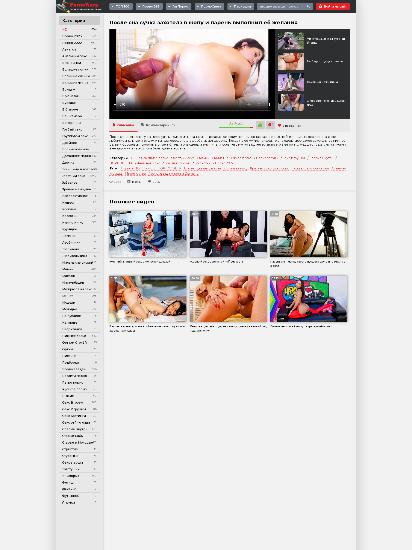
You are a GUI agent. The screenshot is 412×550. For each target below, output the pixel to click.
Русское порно (74, 389)
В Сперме (70, 109)
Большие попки (75, 69)
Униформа (70, 476)
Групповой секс (75, 136)
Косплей (69, 209)
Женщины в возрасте (79, 169)
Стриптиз (70, 449)
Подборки (70, 362)
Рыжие (68, 396)
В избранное (292, 125)
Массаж (68, 276)
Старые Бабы (72, 436)
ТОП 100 (122, 6)
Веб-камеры (72, 116)
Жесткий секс (73, 176)
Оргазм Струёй (74, 342)
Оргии (67, 349)
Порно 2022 (72, 43)
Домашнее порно (76, 156)
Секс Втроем (72, 402)
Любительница (74, 256)
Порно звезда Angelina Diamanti (173, 173)
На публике (71, 316)
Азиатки (69, 49)
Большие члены (75, 83)
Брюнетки (70, 96)
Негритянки (72, 329)
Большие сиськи (76, 76)
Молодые (69, 309)
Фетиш (68, 482)
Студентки (70, 456)
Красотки (69, 216)
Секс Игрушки (74, 409)
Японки (68, 502)
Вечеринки (71, 123)
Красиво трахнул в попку (269, 168)
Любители (70, 249)
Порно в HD (130, 168)
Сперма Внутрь (74, 429)
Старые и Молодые (77, 442)
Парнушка (242, 6)
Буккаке (69, 103)
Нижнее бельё (74, 336)
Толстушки (71, 469)
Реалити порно (74, 376)
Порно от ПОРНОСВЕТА (161, 168)
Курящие (69, 229)
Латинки (69, 236)
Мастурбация (73, 282)
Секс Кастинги (74, 416)
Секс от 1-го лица (76, 422)
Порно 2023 (72, 36)
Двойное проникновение (75, 146)
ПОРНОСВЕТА (121, 163)
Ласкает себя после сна (310, 168)
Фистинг (69, 489)
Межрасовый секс (77, 289)
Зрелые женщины (76, 189)
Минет (67, 296)
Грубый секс (72, 129)
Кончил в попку (235, 168)
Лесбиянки (71, 242)
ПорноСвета (211, 6)
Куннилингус (72, 222)
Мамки (67, 269)
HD (64, 29)
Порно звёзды (74, 369)
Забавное (69, 182)
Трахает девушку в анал (202, 168)
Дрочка (68, 162)
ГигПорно (180, 6)
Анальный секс (74, 56)
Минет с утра (135, 173)
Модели (68, 302)
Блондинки (71, 63)
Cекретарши (72, 462)
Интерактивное (75, 196)
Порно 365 (150, 6)
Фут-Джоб (70, 496)
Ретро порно (72, 382)
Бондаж (68, 89)
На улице (69, 322)
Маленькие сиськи (77, 262)
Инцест (68, 202)
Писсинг (69, 356)
